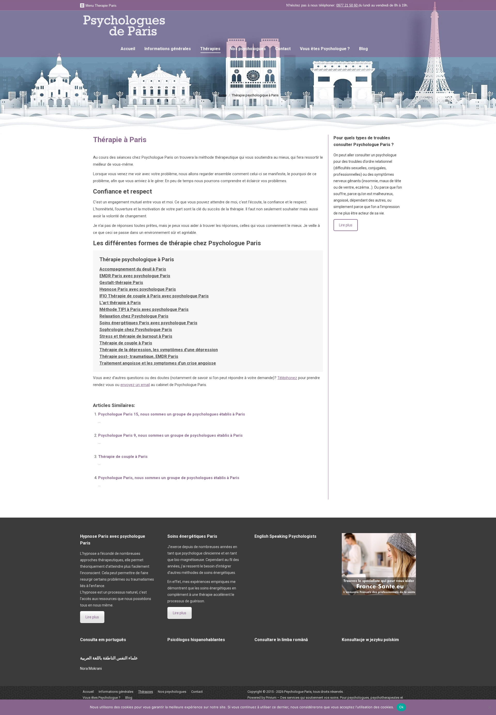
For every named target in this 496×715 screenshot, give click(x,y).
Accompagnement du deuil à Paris (132, 269)
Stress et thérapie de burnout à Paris (135, 336)
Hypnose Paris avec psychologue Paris (137, 289)
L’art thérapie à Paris (120, 302)
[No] (489, 707)
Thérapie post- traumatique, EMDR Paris (138, 356)
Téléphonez (287, 377)
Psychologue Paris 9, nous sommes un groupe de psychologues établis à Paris (170, 435)
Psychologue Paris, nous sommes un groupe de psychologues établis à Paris (168, 477)
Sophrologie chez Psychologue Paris (135, 329)
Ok (401, 707)
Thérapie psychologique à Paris (136, 259)
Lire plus (345, 225)
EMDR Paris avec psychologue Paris (134, 275)
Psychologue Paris (298, 692)
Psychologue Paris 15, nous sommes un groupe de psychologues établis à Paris (171, 414)
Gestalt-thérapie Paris (121, 282)
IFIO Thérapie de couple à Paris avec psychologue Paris (154, 296)
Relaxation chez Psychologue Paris (133, 316)
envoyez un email (135, 384)
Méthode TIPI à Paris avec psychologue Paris (144, 309)
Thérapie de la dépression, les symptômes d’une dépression (158, 349)
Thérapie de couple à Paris (125, 343)
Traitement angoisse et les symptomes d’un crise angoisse (157, 363)
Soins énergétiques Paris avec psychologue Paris (148, 322)
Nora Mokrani (91, 668)
